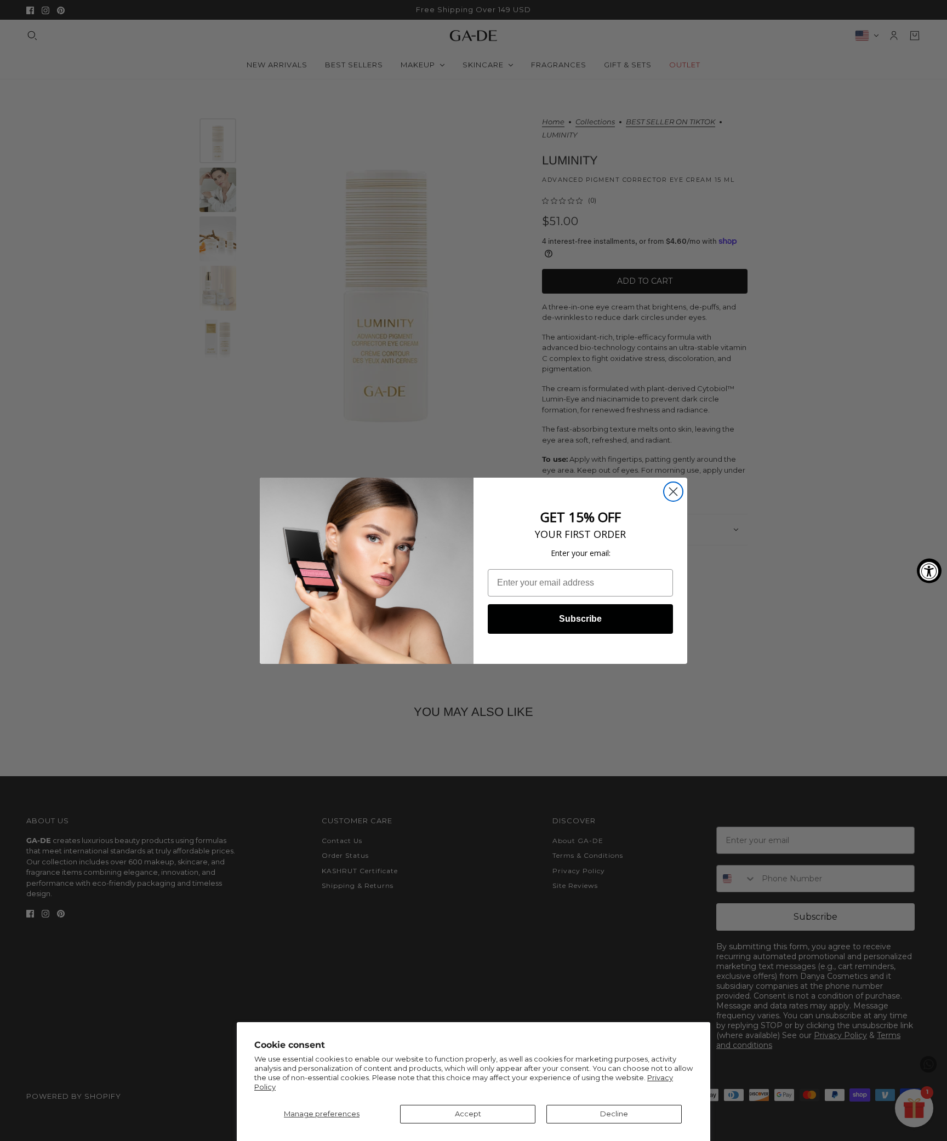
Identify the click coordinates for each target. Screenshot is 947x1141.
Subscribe (580, 618)
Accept (468, 1113)
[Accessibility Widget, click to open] (929, 570)
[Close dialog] (673, 491)
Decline (614, 1113)
